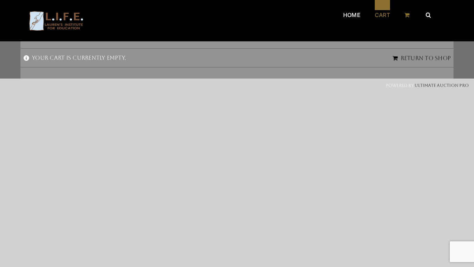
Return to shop (426, 58)
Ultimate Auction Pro (442, 85)
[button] (428, 9)
